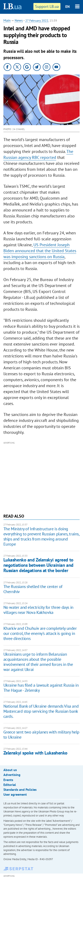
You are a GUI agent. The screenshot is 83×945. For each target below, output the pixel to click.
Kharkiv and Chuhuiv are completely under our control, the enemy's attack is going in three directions (40, 633)
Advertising (11, 775)
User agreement (15, 794)
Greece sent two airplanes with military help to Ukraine (41, 734)
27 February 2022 (36, 20)
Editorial (9, 785)
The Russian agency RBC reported (38, 154)
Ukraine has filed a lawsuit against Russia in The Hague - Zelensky (41, 687)
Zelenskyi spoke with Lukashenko (35, 753)
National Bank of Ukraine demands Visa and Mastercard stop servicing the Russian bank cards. (41, 711)
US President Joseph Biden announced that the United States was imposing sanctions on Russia (39, 250)
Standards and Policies (20, 789)
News (19, 20)
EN (67, 6)
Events (8, 780)
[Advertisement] (41, 477)
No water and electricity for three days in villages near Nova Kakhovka (38, 610)
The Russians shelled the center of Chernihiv (32, 589)
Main (7, 20)
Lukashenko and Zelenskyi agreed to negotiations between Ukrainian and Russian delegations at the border (38, 565)
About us (10, 770)
